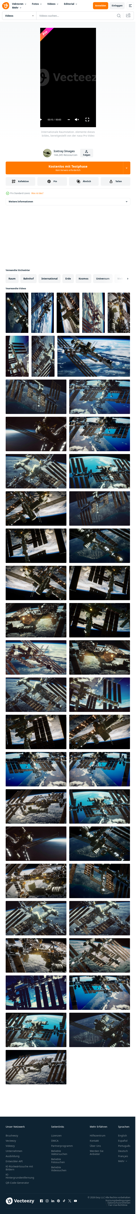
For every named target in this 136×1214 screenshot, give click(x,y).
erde (68, 278)
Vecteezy (11, 1140)
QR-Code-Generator (17, 1182)
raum (12, 278)
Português (121, 1145)
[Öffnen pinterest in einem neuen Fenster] (58, 1202)
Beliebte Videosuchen (58, 1169)
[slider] (69, 119)
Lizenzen (56, 1135)
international (49, 278)
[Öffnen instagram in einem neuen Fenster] (47, 1202)
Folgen (86, 154)
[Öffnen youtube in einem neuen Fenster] (75, 1202)
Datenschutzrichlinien (116, 1206)
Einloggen (117, 5)
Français (120, 1156)
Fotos (35, 3)
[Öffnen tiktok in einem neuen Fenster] (64, 1202)
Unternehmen (14, 1151)
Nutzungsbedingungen (115, 1203)
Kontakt (94, 1140)
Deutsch (120, 1151)
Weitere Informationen (21, 201)
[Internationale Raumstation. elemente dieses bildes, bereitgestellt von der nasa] (17, 313)
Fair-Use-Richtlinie (115, 1208)
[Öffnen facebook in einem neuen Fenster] (41, 1202)
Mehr (15, 7)
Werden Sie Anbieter (96, 1152)
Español (120, 1140)
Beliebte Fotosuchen (58, 1160)
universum (103, 278)
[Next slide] (122, 278)
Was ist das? (37, 193)
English (119, 1135)
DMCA (54, 1140)
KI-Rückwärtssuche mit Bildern (19, 1168)
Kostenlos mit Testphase (68, 168)
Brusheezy (12, 1135)
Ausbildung (12, 1156)
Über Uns (95, 1145)
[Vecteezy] (5, 5)
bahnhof (28, 278)
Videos (51, 3)
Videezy (10, 1145)
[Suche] (119, 15)
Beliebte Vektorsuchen (59, 1152)
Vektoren (17, 3)
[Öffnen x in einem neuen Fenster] (69, 1202)
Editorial (69, 3)
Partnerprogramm (62, 1145)
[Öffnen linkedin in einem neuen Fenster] (52, 1202)
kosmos (83, 278)
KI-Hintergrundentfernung (20, 1176)
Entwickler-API (14, 1161)
